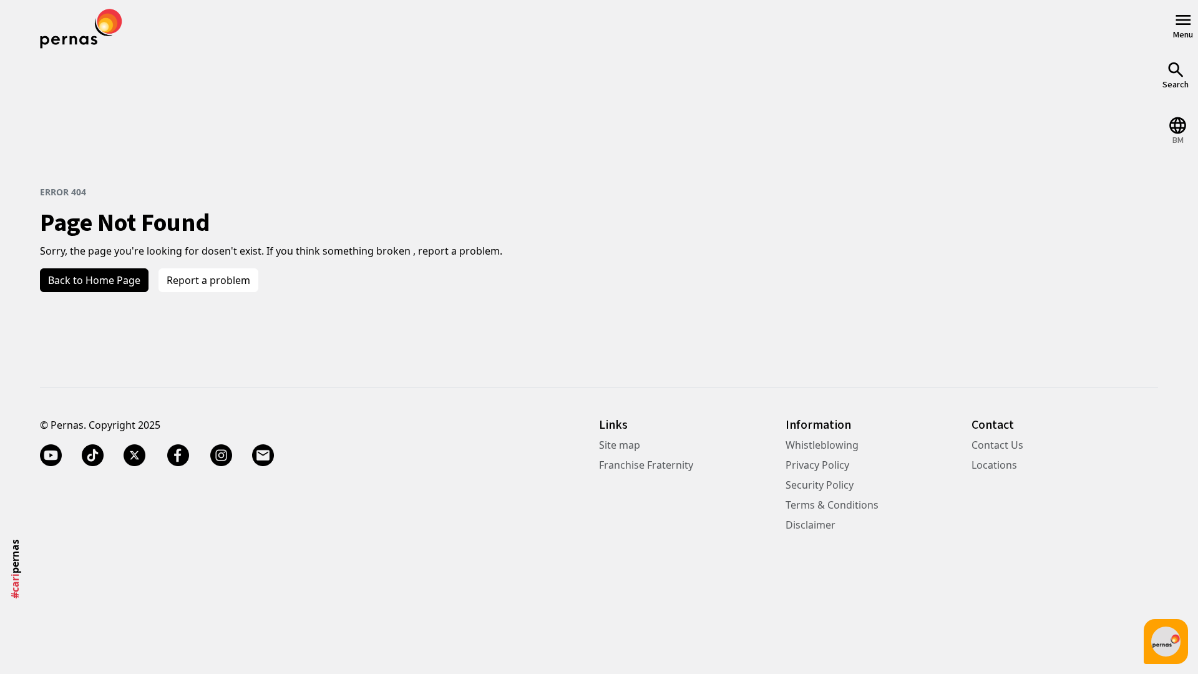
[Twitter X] (134, 454)
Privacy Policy (817, 465)
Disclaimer (810, 525)
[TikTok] (93, 454)
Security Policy (820, 485)
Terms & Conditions (832, 505)
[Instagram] (221, 454)
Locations (994, 465)
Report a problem (208, 280)
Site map (619, 445)
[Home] (81, 27)
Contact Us (997, 445)
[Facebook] (177, 454)
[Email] (263, 454)
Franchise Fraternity (646, 465)
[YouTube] (51, 454)
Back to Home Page (94, 280)
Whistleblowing (822, 445)
